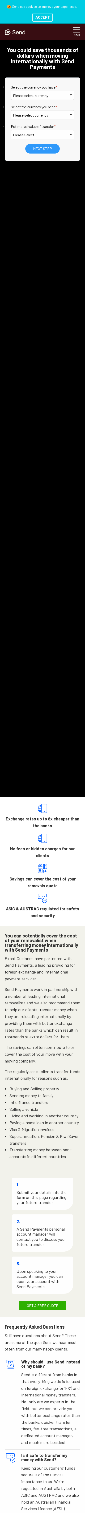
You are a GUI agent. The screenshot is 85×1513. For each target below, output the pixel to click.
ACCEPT (42, 17)
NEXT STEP (42, 148)
